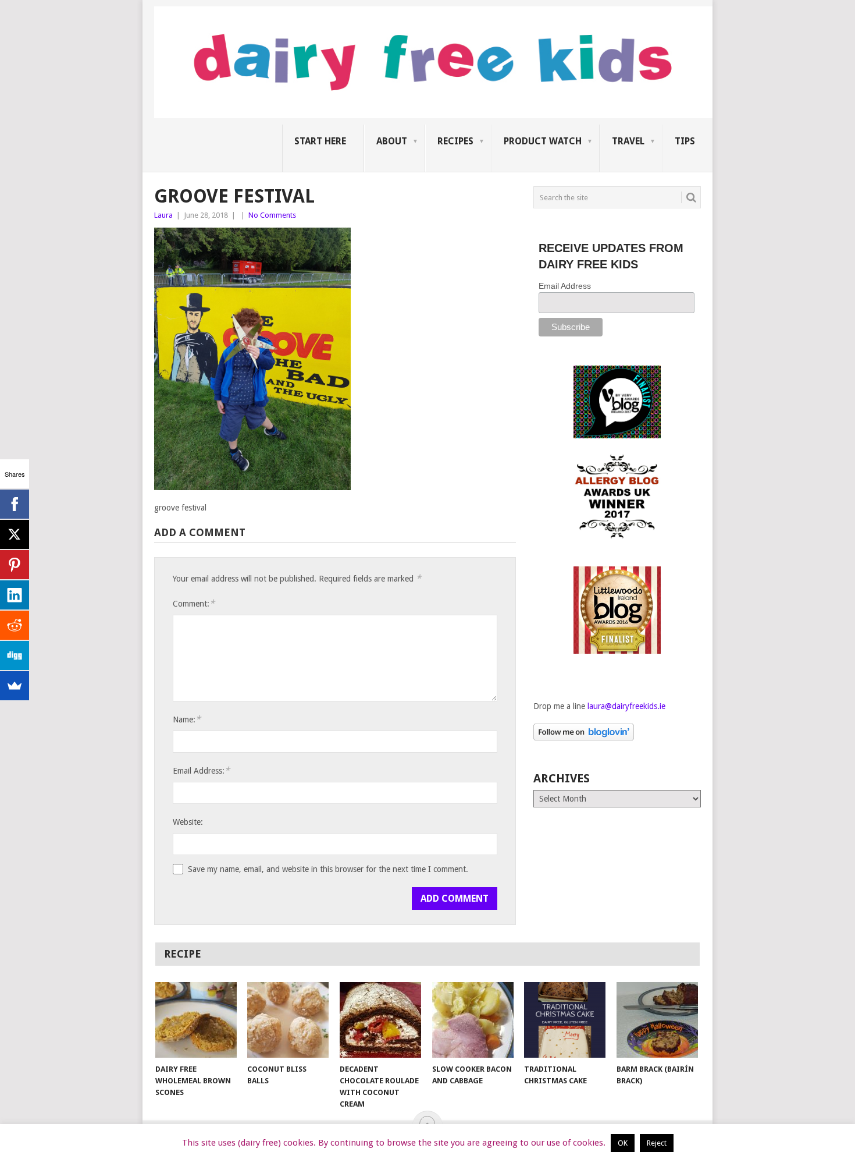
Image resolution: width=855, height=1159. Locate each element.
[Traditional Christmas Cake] (564, 1020)
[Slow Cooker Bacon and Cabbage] (473, 1020)
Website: (188, 822)
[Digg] (14, 655)
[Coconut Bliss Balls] (288, 1020)
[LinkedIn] (14, 594)
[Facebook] (14, 504)
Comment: (194, 603)
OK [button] (623, 1143)
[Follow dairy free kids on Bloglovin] (583, 737)
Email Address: (201, 770)
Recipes (455, 141)
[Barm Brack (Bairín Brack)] (657, 1020)
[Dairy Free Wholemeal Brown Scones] (196, 1020)
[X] (14, 534)
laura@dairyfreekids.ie (626, 706)
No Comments (272, 215)
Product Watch (543, 141)
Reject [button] (657, 1143)
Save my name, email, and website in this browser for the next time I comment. (328, 869)
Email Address (565, 285)
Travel (628, 141)
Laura (163, 215)
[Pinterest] (14, 564)
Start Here (320, 141)
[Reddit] (14, 625)
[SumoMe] (14, 685)
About (391, 141)
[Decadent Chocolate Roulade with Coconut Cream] (380, 1020)
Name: (187, 719)
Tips (685, 141)
